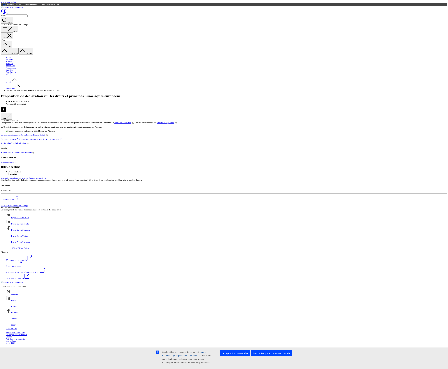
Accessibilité (10, 343)
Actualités (9, 64)
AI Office (9, 74)
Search (3, 16)
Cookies (9, 337)
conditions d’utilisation (122, 123)
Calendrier (9, 70)
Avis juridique (11, 341)
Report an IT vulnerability (15, 333)
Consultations (11, 72)
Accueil (8, 57)
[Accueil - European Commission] (12, 7)
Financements (11, 68)
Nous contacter (11, 329)
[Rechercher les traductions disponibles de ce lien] (133, 123)
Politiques (9, 59)
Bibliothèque (10, 66)
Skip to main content (8, 2)
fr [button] (7, 13)
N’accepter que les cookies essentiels (271, 353)
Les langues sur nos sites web (16, 335)
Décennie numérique (8, 162)
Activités (9, 62)
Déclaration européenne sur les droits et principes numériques (23, 178)
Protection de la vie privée (15, 339)
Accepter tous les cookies (235, 353)
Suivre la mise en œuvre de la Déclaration (16, 153)
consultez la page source (165, 123)
